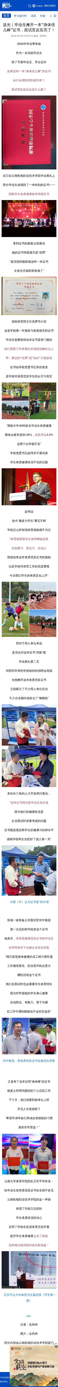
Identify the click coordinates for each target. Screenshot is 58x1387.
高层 (33, 16)
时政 (42, 16)
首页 (6, 15)
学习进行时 (20, 16)
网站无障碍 (50, 6)
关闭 (55, 1344)
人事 (52, 16)
